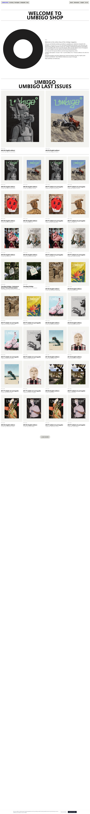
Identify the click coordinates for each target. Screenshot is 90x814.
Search (71, 2)
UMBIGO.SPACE (5, 2)
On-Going (11, 2)
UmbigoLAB (22, 2)
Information (76, 2)
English (82, 2)
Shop (27, 2)
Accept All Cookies (72, 811)
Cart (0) (86, 2)
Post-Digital (16, 2)
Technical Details (64, 811)
